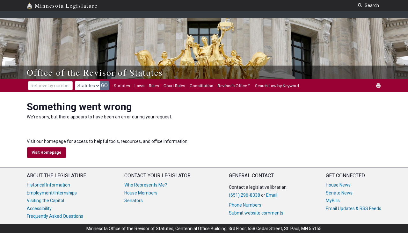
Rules (154, 85)
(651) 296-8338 (244, 195)
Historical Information (48, 184)
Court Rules (174, 85)
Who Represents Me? (145, 184)
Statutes (122, 85)
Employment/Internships (52, 192)
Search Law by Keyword (277, 85)
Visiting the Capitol (45, 200)
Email (271, 195)
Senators (133, 200)
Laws (139, 85)
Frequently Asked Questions (55, 216)
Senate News (339, 192)
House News (338, 184)
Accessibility (39, 208)
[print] (379, 85)
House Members (140, 192)
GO (104, 85)
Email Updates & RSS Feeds (353, 208)
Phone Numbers (245, 205)
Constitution (201, 85)
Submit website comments (256, 212)
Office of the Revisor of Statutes (95, 72)
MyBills (333, 200)
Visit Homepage (47, 152)
